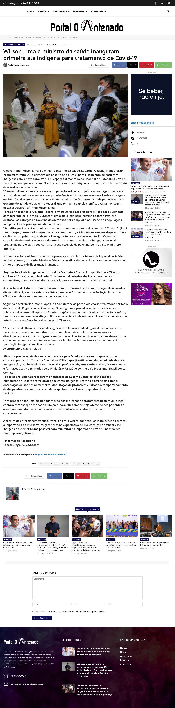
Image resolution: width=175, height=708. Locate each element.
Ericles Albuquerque (20, 65)
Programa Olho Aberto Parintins (51, 454)
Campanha (54, 464)
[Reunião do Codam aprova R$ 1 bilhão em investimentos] (156, 526)
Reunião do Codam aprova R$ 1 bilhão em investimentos (154, 543)
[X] (169, 3)
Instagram (142, 138)
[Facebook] (155, 3)
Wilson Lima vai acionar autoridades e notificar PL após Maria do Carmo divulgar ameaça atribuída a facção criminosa (158, 200)
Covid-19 (65, 464)
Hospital (86, 464)
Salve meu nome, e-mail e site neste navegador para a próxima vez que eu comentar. (71, 611)
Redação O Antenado (139, 192)
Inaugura (96, 464)
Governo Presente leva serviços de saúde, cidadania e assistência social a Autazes (158, 233)
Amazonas (15, 37)
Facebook (141, 132)
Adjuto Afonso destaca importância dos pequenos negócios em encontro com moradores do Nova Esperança (157, 217)
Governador (75, 464)
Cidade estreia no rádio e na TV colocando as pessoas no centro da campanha (150, 187)
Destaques (20, 44)
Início (8, 37)
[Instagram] (162, 3)
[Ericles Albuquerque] (5, 65)
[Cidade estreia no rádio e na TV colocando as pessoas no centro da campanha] (151, 169)
